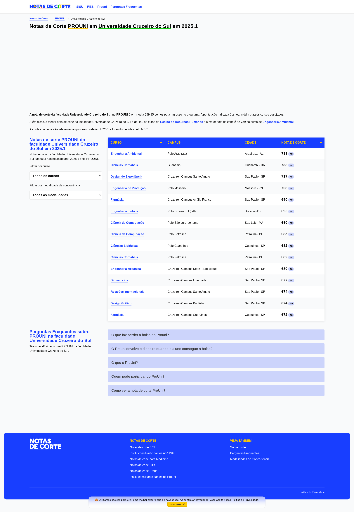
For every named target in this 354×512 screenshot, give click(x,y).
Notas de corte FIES (143, 465)
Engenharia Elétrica (124, 211)
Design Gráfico (121, 303)
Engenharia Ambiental (278, 121)
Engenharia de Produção (128, 188)
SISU (79, 6)
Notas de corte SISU (143, 447)
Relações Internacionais (127, 291)
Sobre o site (238, 447)
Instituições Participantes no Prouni (153, 476)
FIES (90, 6)
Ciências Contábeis (124, 165)
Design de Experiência (126, 176)
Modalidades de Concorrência (250, 459)
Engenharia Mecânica (126, 268)
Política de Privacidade (312, 492)
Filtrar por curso (40, 166)
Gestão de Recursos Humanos (181, 121)
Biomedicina (119, 280)
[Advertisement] (140, 71)
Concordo (176, 504)
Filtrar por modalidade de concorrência (55, 185)
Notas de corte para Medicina (149, 459)
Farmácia (117, 199)
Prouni (102, 6)
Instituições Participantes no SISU (152, 453)
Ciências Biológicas (124, 245)
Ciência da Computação (127, 222)
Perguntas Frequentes (126, 6)
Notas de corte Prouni (144, 471)
